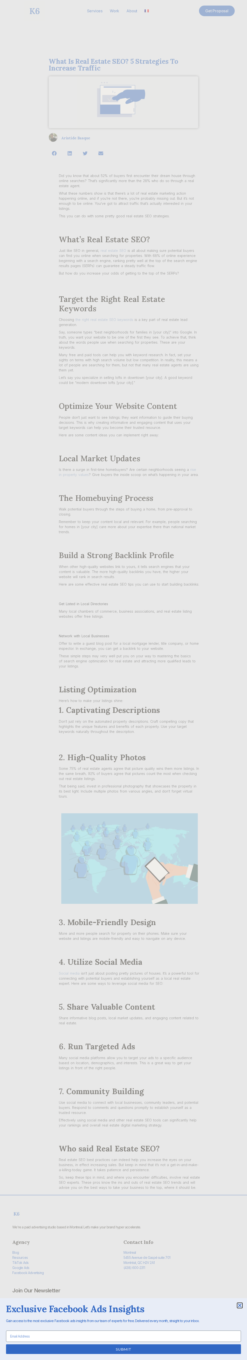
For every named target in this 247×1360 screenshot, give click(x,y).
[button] (239, 1305)
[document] (123, 680)
